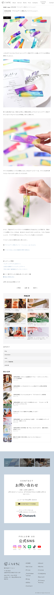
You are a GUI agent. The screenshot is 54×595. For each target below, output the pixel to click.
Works (25, 2)
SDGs (28, 582)
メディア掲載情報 (9, 361)
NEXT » (35, 288)
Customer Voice (43, 2)
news (9, 7)
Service (19, 2)
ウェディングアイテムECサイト (12, 263)
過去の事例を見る (9, 277)
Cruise (41, 570)
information (7, 354)
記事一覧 (27, 288)
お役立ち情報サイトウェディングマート (14, 266)
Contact (29, 586)
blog (6, 351)
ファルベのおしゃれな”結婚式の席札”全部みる (17, 250)
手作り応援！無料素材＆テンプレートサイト (15, 269)
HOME (4, 7)
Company (35, 2)
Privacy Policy (41, 581)
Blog (28, 579)
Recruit (41, 577)
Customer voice (30, 574)
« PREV (19, 288)
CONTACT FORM (28, 504)
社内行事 (7, 365)
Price (29, 2)
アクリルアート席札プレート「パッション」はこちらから (20, 245)
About (14, 2)
